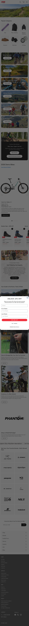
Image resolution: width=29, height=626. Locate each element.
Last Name (4, 313)
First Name (4, 308)
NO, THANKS (14, 323)
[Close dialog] (27, 297)
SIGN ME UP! (14, 319)
